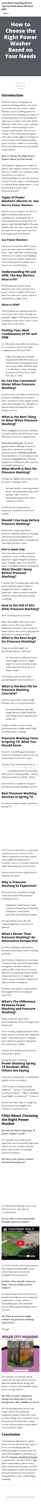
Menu (5, 13)
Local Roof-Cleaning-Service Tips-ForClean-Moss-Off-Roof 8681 (17, 6)
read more (12, 1427)
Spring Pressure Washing (14, 1060)
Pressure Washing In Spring (23, 1457)
